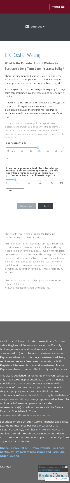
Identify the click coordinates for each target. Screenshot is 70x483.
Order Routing (9, 455)
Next (46, 206)
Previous (26, 206)
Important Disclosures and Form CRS (40, 451)
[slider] (35, 147)
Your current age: (16, 143)
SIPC (48, 429)
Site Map (5, 467)
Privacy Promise (40, 448)
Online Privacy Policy (13, 448)
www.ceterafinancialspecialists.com (26, 415)
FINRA (40, 429)
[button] (58, 7)
